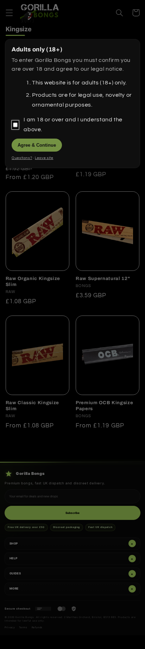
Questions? (22, 158)
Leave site (44, 158)
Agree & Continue (37, 145)
